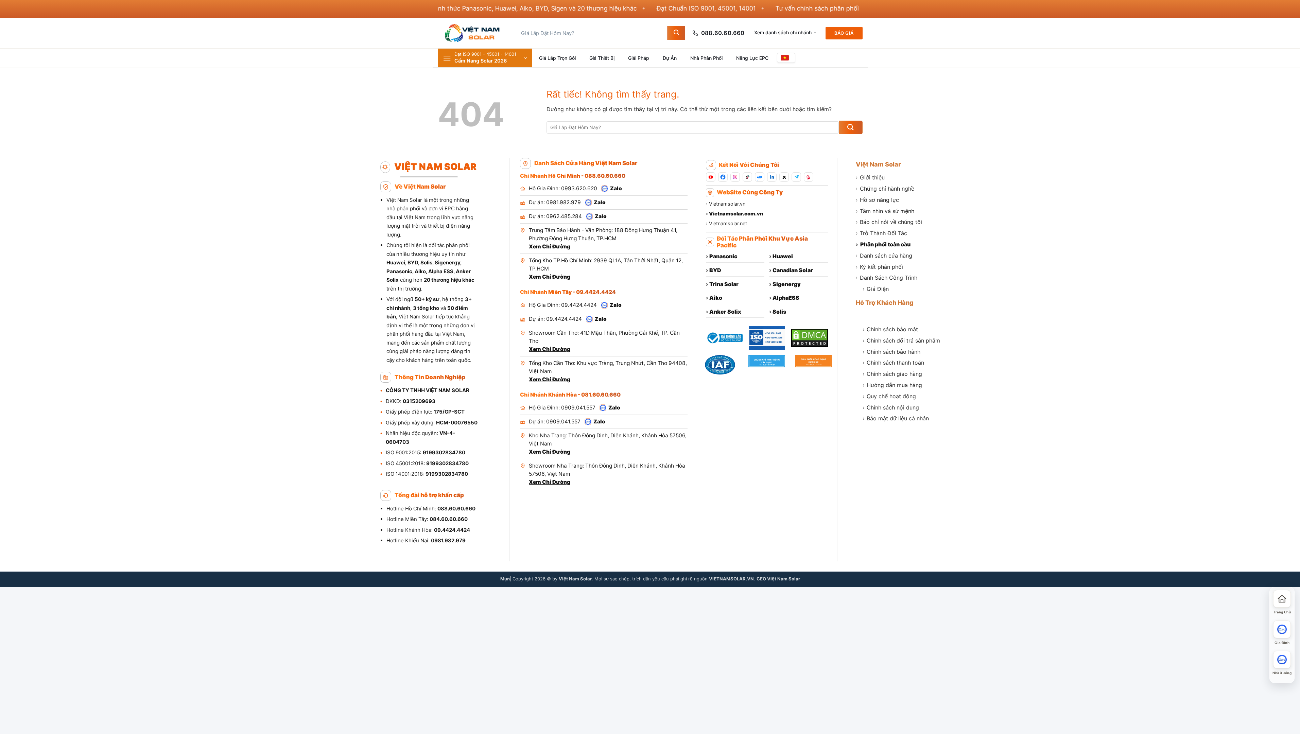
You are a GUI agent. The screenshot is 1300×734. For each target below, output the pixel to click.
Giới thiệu (870, 177)
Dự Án (670, 58)
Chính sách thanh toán (893, 362)
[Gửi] (676, 33)
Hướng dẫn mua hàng (892, 385)
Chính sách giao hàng (892, 373)
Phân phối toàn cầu (883, 244)
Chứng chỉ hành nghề (885, 188)
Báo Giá (844, 33)
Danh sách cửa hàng (884, 255)
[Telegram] (796, 177)
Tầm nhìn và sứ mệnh (885, 211)
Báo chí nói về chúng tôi (889, 222)
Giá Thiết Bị (601, 58)
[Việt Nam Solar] (472, 32)
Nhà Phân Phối (706, 58)
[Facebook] (723, 177)
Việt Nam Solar (878, 164)
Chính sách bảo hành (891, 351)
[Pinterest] (808, 177)
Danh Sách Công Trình (886, 277)
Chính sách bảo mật (890, 329)
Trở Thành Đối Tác (881, 233)
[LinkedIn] (772, 177)
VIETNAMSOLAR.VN (731, 578)
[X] (784, 177)
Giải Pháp (638, 58)
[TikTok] (747, 177)
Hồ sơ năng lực (877, 199)
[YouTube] (710, 177)
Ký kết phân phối (879, 266)
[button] (485, 58)
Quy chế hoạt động (889, 396)
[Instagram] (735, 177)
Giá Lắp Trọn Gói (557, 58)
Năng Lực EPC (752, 58)
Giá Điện (876, 288)
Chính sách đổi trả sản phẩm (901, 340)
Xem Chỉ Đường (549, 246)
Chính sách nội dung (891, 407)
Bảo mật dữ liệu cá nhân (896, 418)
